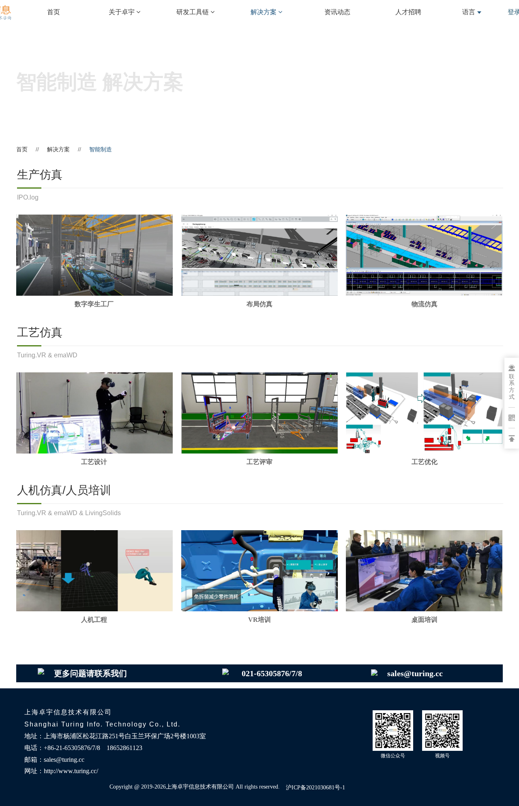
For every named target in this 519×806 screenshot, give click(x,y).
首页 (53, 12)
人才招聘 (408, 12)
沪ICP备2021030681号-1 (315, 788)
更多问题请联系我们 (90, 673)
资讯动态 (337, 12)
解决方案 (58, 149)
